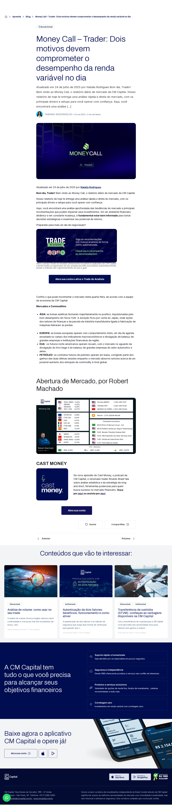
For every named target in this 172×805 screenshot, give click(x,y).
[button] (7, 798)
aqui (81, 493)
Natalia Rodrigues (90, 187)
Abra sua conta (18, 753)
